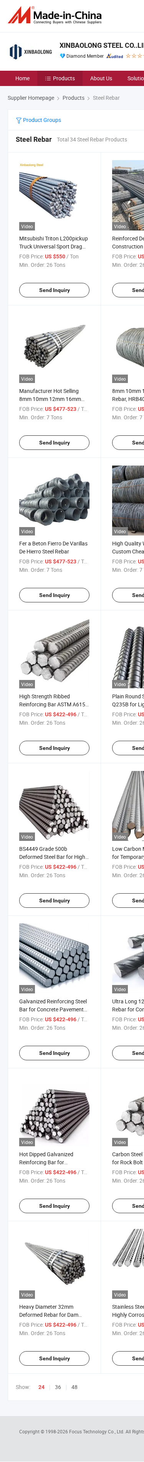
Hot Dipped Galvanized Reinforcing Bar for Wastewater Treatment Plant (53, 1162)
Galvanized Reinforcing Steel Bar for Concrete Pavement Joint (53, 1009)
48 (74, 1387)
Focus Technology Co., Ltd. (97, 1431)
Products (64, 78)
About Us (101, 78)
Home (22, 78)
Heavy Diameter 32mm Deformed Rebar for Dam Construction (48, 1314)
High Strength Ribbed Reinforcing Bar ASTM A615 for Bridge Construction (52, 704)
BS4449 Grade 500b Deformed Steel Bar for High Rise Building (52, 856)
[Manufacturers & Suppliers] (56, 15)
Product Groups (41, 119)
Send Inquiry (54, 290)
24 (41, 1387)
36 (58, 1387)
